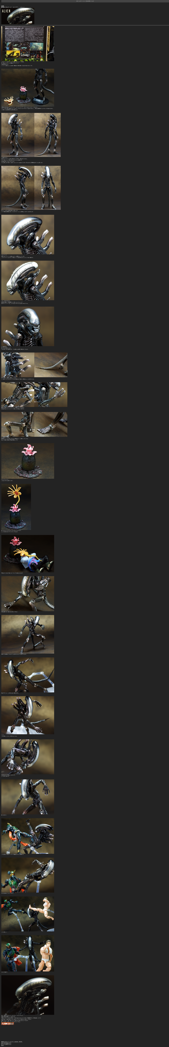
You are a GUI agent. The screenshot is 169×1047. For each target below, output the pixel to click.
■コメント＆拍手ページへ (6, 1044)
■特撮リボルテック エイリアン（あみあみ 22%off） (12, 1041)
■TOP (2, 6)
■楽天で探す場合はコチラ (6, 1043)
